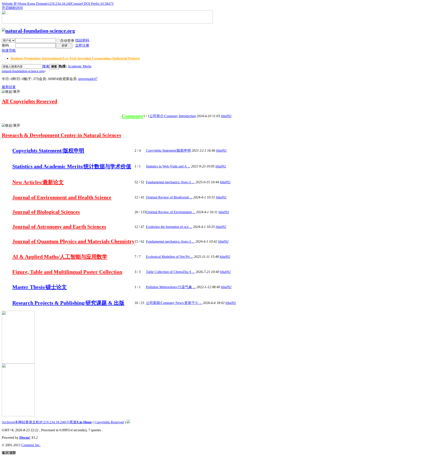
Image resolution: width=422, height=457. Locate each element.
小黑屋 (71, 422)
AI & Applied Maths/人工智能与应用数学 (59, 257)
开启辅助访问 (12, 8)
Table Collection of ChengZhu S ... (170, 272)
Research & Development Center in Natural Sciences (61, 135)
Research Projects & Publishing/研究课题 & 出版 (68, 303)
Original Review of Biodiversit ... (169, 197)
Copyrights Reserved (109, 422)
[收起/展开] (11, 91)
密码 (5, 45)
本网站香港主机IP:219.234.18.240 (40, 422)
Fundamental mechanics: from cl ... (170, 182)
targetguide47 (87, 79)
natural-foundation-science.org (23, 71)
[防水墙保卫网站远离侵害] (128, 422)
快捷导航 (9, 50)
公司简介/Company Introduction (172, 116)
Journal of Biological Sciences (46, 212)
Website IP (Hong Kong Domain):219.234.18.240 (36, 3)
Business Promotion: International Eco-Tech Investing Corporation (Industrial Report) (75, 58)
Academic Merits (79, 66)
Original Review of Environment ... (170, 212)
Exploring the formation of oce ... (169, 227)
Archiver (8, 422)
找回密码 (82, 40)
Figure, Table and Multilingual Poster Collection (67, 272)
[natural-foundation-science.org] (38, 31)
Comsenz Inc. (30, 445)
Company (132, 116)
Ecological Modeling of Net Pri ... (169, 257)
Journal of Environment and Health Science (61, 197)
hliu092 (226, 116)
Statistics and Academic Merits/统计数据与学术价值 (71, 166)
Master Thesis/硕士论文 (39, 287)
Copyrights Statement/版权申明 (48, 150)
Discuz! (24, 437)
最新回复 (9, 87)
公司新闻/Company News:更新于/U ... (174, 303)
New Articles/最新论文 (38, 182)
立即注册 (82, 45)
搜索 (45, 66)
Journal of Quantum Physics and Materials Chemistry (73, 241)
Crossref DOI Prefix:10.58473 (92, 3)
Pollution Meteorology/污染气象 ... (171, 287)
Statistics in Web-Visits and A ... (168, 166)
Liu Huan (84, 422)
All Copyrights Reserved (29, 101)
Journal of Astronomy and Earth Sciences (59, 226)
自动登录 (67, 40)
